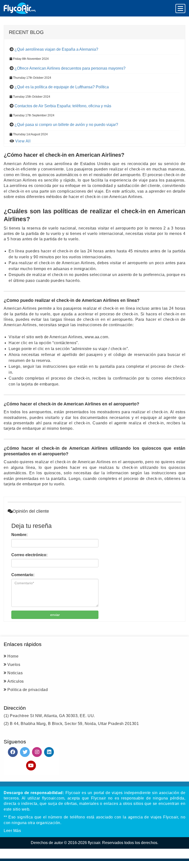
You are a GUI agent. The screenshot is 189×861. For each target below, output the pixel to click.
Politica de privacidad (27, 690)
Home (12, 656)
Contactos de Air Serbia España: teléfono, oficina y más (63, 106)
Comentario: (22, 575)
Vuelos (13, 664)
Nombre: (19, 535)
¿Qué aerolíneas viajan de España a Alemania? (56, 49)
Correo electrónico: (29, 555)
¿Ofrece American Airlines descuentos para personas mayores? (70, 68)
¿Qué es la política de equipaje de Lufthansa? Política (62, 87)
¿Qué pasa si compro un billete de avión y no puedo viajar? (66, 125)
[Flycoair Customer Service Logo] (20, 8)
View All (23, 141)
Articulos (15, 681)
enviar (55, 615)
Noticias (15, 673)
